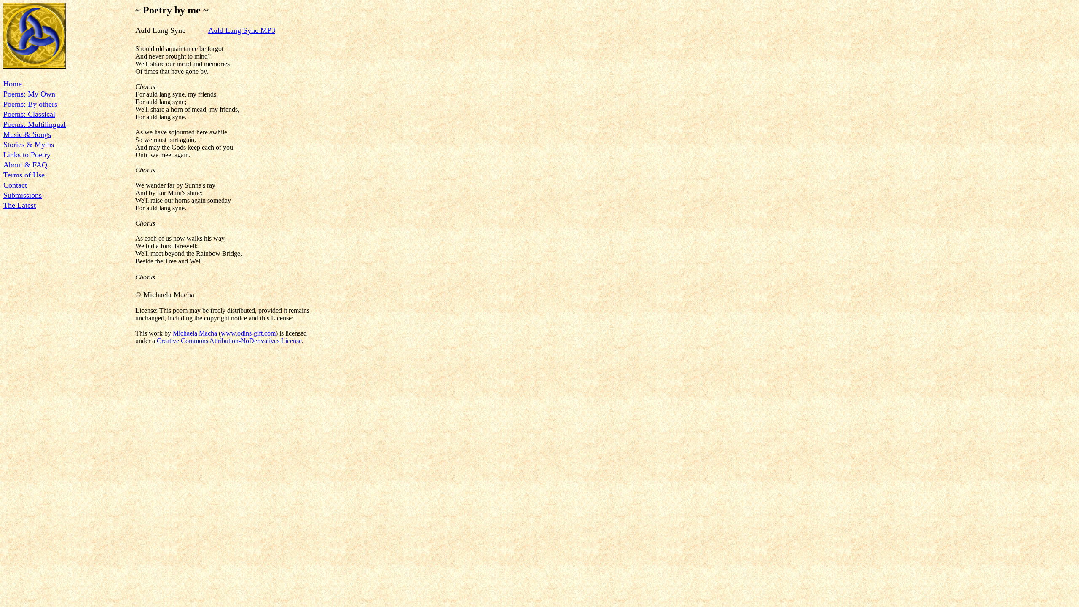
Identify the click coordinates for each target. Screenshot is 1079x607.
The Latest (19, 205)
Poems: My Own (29, 94)
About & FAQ (25, 165)
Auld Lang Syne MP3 (241, 30)
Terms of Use (24, 175)
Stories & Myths (28, 144)
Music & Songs (27, 134)
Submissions (22, 195)
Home (12, 84)
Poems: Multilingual (34, 124)
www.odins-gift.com (248, 333)
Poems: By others (30, 104)
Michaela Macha (195, 333)
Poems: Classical (29, 114)
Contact (15, 185)
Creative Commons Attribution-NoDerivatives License (229, 340)
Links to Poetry (27, 154)
